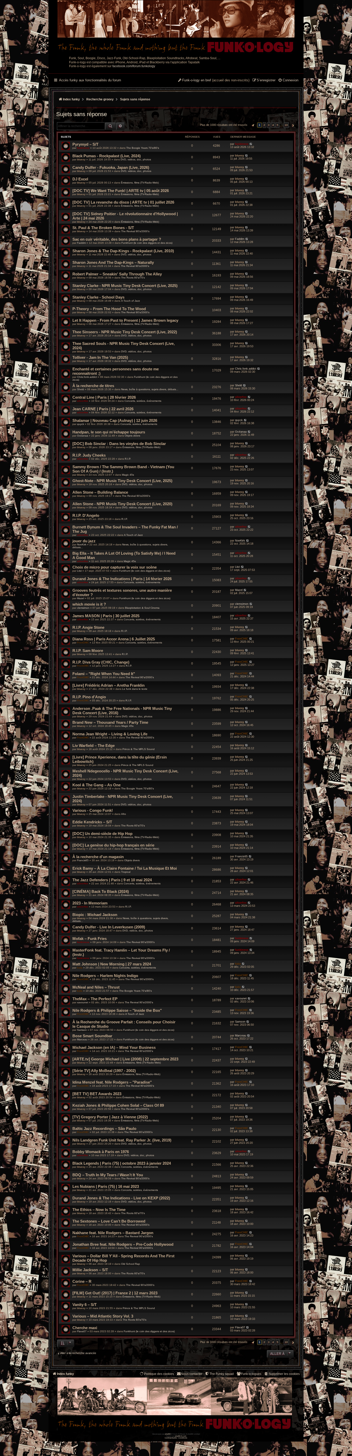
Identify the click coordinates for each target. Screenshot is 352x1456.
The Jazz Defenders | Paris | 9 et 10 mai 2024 (112, 880)
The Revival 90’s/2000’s (135, 231)
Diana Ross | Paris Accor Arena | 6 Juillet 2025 (113, 639)
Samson (82, 1029)
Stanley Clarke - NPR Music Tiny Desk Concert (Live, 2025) (125, 285)
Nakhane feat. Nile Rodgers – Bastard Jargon (112, 1233)
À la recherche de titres (93, 385)
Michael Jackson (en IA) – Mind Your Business (114, 1047)
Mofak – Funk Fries (89, 938)
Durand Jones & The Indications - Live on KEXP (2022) (121, 1198)
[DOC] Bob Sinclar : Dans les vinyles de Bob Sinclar (119, 443)
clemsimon (83, 607)
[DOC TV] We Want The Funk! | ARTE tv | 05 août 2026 (120, 190)
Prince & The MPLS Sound (138, 749)
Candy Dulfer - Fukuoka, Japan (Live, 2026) (110, 167)
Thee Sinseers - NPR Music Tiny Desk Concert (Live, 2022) (124, 332)
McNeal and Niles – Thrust (96, 987)
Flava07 (82, 1331)
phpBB (168, 1434)
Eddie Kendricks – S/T (92, 822)
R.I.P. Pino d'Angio (89, 697)
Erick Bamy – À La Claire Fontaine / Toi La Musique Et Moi (124, 868)
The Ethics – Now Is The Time (98, 1209)
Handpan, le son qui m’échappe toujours (108, 432)
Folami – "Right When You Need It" (103, 674)
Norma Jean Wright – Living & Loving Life (109, 734)
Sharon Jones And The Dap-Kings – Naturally (113, 262)
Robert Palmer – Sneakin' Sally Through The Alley (117, 274)
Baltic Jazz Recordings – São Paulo (104, 1128)
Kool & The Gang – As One (96, 785)
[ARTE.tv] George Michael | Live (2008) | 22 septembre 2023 (125, 1059)
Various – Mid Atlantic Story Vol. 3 (102, 1316)
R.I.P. (128, 458)
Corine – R (81, 1281)
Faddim (81, 242)
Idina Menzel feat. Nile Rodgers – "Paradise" (112, 1082)
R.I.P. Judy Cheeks (89, 455)
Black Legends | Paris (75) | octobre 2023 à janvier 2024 (121, 1163)
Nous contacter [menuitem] (191, 1374)
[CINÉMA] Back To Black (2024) (100, 891)
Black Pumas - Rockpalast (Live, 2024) (106, 156)
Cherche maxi (84, 1328)
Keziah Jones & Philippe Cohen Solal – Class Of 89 (118, 1105)
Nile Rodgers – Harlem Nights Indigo (105, 975)
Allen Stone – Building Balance (100, 492)
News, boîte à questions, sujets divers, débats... (149, 389)
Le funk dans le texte (134, 688)
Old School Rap (130, 1263)
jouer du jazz (84, 541)
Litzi (79, 570)
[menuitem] (288, 80)
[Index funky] (176, 27)
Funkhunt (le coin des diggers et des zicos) (146, 242)
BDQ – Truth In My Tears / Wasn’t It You (107, 1175)
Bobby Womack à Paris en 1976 (100, 1151)
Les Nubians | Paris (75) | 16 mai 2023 (105, 1186)
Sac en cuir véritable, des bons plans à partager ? (116, 239)
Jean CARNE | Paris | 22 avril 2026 (102, 409)
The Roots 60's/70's (133, 277)
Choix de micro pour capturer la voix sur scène (114, 567)
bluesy (81, 159)
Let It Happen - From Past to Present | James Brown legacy (125, 320)
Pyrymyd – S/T (85, 144)
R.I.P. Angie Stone (88, 627)
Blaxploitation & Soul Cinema (142, 607)
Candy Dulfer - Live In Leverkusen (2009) (108, 927)
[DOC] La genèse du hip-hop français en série (113, 845)
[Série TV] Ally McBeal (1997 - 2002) (104, 1070)
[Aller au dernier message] (251, 143)
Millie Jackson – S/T (90, 1270)
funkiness (83, 147)
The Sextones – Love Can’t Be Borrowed (108, 1221)
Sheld (80, 389)
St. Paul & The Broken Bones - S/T (103, 227)
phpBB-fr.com (180, 1436)
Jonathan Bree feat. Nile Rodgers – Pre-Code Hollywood (122, 1244)
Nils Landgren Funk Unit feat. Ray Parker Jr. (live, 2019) (121, 1140)
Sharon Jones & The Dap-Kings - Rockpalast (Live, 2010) (123, 251)
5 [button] (277, 125)
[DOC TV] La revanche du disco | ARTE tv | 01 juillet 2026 (123, 202)
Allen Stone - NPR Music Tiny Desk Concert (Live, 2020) (122, 504)
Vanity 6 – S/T (84, 1304)
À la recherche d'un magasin (98, 857)
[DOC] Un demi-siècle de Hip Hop (102, 833)
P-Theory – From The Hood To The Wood (109, 309)
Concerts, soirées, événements (142, 400)
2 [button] (264, 125)
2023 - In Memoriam (89, 903)
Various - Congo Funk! (92, 810)
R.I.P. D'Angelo (85, 515)
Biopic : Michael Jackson (94, 914)
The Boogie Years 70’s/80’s (142, 147)
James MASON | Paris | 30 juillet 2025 (105, 616)
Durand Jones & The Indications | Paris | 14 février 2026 (122, 579)
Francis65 (83, 860)
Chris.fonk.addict (87, 377)
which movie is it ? (89, 604)
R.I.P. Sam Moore (87, 650)
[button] (252, 125)
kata (79, 967)
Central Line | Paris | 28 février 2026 (104, 397)
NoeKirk (81, 544)
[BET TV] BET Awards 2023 (96, 1094)
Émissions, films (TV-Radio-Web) (140, 182)
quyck (80, 424)
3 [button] (269, 125)
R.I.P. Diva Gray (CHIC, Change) (100, 662)
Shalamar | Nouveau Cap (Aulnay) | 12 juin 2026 (114, 420)
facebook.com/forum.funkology (133, 66)
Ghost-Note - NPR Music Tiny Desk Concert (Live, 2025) (122, 480)
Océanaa (82, 435)
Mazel (80, 598)
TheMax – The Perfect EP (95, 999)
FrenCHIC (83, 642)
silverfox (82, 400)
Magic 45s (128, 474)
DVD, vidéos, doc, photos (136, 159)
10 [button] (286, 125)
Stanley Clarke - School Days (98, 297)
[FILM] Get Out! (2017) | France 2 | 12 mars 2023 (114, 1293)
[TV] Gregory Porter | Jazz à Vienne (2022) (110, 1117)
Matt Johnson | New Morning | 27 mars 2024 (111, 964)
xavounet (82, 1002)
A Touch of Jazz (130, 300)
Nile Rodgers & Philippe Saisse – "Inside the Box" (117, 1010)
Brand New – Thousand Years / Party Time (110, 722)
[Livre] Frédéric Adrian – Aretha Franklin (108, 685)
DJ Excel (80, 179)
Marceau (82, 1039)
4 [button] (273, 125)
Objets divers (132, 435)
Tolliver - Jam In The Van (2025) (100, 357)
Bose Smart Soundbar (92, 1036)
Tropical (125, 871)
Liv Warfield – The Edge (93, 745)
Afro (123, 814)
